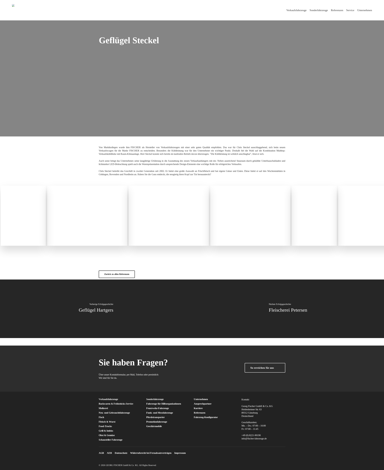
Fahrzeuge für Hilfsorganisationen (163, 403)
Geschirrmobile (154, 426)
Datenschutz (121, 453)
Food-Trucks (105, 426)
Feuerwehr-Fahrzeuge (157, 408)
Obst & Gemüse (107, 435)
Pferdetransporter (155, 417)
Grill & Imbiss (106, 430)
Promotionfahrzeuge (156, 421)
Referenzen (199, 412)
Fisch (101, 417)
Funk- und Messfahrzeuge (159, 412)
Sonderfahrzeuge (155, 399)
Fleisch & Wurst (107, 421)
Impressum (180, 453)
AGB (101, 453)
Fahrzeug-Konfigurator (206, 417)
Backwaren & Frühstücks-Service (116, 403)
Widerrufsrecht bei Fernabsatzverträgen (150, 453)
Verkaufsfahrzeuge (108, 399)
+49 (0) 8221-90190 (251, 435)
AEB (109, 453)
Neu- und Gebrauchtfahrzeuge (114, 412)
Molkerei (103, 408)
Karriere (198, 408)
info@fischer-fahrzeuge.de (254, 438)
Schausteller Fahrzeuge (110, 439)
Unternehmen (201, 399)
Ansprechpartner (203, 403)
